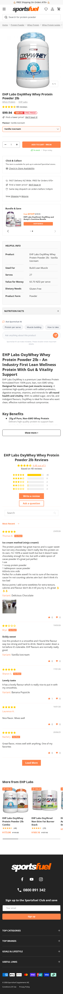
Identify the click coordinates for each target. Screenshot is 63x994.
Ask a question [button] (31, 503)
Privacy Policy (24, 987)
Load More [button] (31, 762)
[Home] (31, 868)
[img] (9, 531)
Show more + (31, 433)
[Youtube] (32, 879)
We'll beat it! (31, 117)
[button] (59, 9)
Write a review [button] (31, 496)
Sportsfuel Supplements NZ (18, 982)
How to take (53, 327)
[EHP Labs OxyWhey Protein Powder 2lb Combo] (15, 800)
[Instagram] (41, 879)
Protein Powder (17, 25)
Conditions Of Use (9, 987)
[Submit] (5, 16)
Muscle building (34, 327)
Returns (24, 196)
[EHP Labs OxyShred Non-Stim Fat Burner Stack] (45, 800)
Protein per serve (13, 327)
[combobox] (31, 17)
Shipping (15, 196)
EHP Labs (23, 102)
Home (5, 25)
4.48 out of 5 (39, 465)
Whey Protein (33, 25)
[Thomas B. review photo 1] (9, 607)
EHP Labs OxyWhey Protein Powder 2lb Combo (13, 821)
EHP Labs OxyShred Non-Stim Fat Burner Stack (43, 821)
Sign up (31, 916)
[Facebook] (22, 879)
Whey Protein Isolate (51, 25)
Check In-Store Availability (21, 168)
